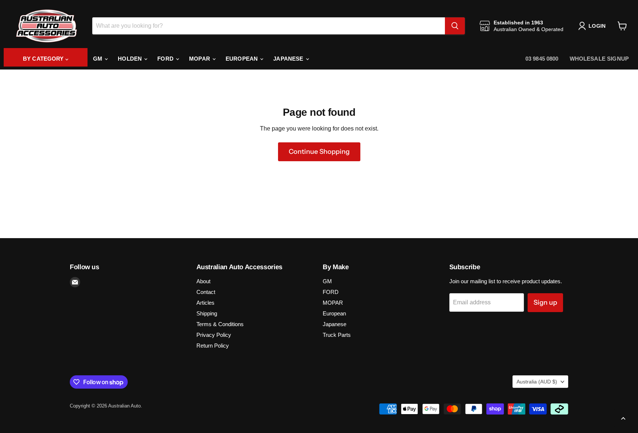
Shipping (206, 313)
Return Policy (212, 345)
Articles (205, 303)
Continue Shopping (319, 152)
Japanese (289, 58)
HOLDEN (130, 58)
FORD (166, 58)
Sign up (545, 302)
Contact (205, 292)
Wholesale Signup (599, 58)
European (242, 58)
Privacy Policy (213, 335)
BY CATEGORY (44, 58)
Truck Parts (337, 335)
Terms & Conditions (220, 324)
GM (98, 58)
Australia (537, 382)
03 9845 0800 (542, 58)
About (203, 281)
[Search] (455, 25)
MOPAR (200, 58)
